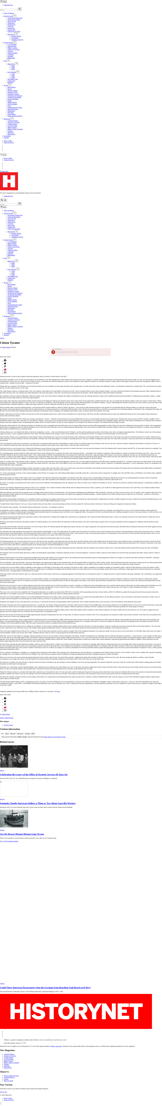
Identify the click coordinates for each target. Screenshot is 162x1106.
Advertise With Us (9, 1077)
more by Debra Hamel (6, 718)
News (9, 106)
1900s (13, 67)
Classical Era (11, 81)
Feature (2, 830)
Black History (12, 87)
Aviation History (12, 124)
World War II (11, 25)
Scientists (10, 56)
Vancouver (20, 733)
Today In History (9, 13)
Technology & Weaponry (15, 95)
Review (2, 799)
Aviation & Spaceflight (14, 97)
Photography (11, 111)
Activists (10, 51)
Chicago (27, 733)
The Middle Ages (13, 79)
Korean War (11, 28)
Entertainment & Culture (15, 107)
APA (2, 733)
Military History (12, 102)
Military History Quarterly (15, 129)
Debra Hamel (6, 347)
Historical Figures (13, 109)
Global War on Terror (14, 31)
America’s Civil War (14, 122)
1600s (13, 75)
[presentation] (14, 15)
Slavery (10, 89)
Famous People (8, 42)
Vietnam (10, 131)
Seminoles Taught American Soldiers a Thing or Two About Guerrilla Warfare (38, 803)
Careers (6, 1079)
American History (13, 121)
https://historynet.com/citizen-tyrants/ (55, 737)
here (58, 691)
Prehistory (11, 82)
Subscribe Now (8, 5)
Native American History (15, 116)
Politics (10, 101)
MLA (7, 733)
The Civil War (12, 21)
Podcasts (6, 137)
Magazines (7, 119)
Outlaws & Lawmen (14, 49)
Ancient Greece (8, 725)
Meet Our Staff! (8, 1081)
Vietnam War (11, 30)
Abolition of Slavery (17, 39)
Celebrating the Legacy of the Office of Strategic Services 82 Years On (34, 774)
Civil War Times (12, 126)
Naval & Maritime (13, 99)
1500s (13, 77)
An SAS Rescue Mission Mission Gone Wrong (22, 834)
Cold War (10, 26)
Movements (11, 34)
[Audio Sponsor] (95, 352)
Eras (5, 61)
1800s (13, 69)
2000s (13, 66)
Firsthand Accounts (13, 94)
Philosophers (11, 58)
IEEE (33, 733)
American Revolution (14, 19)
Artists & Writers (12, 53)
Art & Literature (12, 104)
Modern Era (11, 64)
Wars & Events (8, 16)
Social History (12, 114)
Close (4, 1)
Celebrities (11, 54)
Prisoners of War (12, 92)
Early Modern (12, 72)
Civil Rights (14, 38)
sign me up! (3, 1092)
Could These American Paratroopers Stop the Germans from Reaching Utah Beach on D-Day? (45, 987)
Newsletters (7, 136)
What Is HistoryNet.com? (11, 1076)
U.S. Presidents (12, 44)
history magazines (56, 1046)
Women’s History (13, 90)
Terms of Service (9, 142)
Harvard (12, 733)
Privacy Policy (8, 141)
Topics (6, 85)
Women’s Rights (16, 36)
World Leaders (12, 46)
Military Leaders (12, 48)
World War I (11, 23)
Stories (2, 338)
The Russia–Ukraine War (15, 18)
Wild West (11, 112)
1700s (13, 74)
